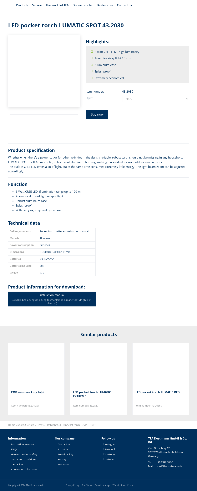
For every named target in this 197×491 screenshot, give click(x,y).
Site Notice (87, 485)
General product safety (24, 454)
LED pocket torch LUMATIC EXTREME (92, 394)
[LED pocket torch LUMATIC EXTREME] (92, 365)
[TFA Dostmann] (179, 5)
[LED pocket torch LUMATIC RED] (155, 365)
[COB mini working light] (30, 365)
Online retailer (83, 5)
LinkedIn (109, 459)
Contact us (124, 5)
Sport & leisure (26, 425)
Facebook (110, 449)
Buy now (97, 114)
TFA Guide (17, 464)
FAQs (14, 449)
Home (11, 425)
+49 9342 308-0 (164, 462)
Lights (40, 425)
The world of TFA (57, 5)
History (62, 459)
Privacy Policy (72, 485)
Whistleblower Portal (123, 485)
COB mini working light (28, 392)
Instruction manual (52, 299)
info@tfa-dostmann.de (169, 466)
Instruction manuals (22, 444)
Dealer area (105, 5)
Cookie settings (102, 485)
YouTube (109, 454)
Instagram (110, 444)
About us (63, 449)
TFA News (63, 464)
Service (37, 5)
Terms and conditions (23, 459)
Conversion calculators (24, 469)
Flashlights (52, 425)
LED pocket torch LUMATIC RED (157, 392)
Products (22, 5)
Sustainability (65, 454)
